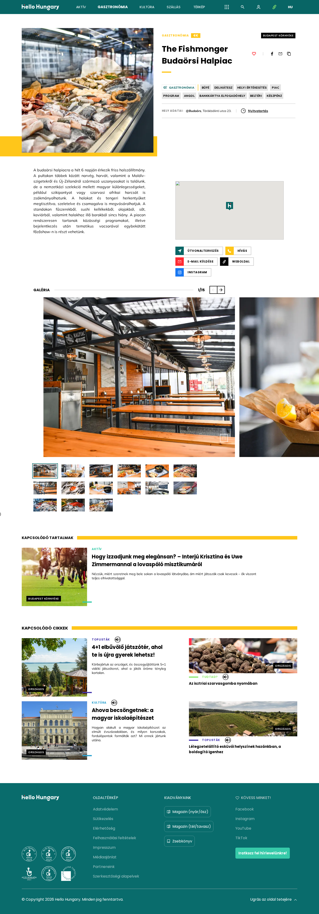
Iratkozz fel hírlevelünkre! (262, 853)
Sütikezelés (103, 818)
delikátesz (223, 87)
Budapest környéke (278, 35)
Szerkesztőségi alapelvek (116, 876)
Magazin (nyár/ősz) (190, 811)
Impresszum (104, 847)
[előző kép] (213, 290)
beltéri (256, 95)
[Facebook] (272, 54)
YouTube (243, 828)
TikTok (241, 838)
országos (36, 689)
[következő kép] (221, 290)
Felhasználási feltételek (114, 838)
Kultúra (99, 702)
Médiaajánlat (105, 857)
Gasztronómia (175, 35)
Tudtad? (210, 677)
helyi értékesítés (252, 87)
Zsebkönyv (182, 841)
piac (275, 87)
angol (189, 95)
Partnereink (104, 866)
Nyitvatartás (258, 111)
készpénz (274, 95)
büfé (205, 87)
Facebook (244, 809)
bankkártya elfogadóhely (222, 95)
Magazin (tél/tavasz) (191, 826)
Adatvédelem (105, 809)
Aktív (97, 549)
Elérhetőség (104, 828)
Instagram (245, 818)
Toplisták (101, 639)
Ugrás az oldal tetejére (271, 899)
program (171, 95)
